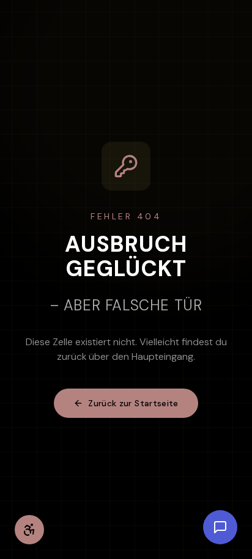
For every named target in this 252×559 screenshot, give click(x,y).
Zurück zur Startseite (133, 403)
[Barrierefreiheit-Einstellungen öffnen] (29, 529)
